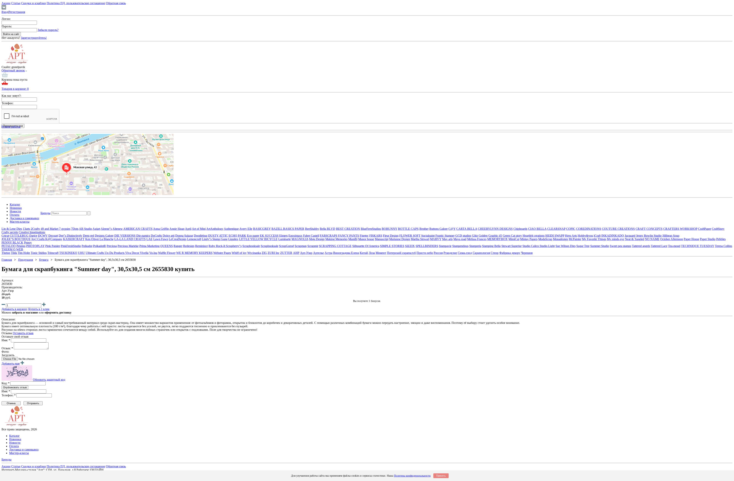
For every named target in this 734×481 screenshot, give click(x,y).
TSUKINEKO (68, 252)
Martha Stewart (420, 239)
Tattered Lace (659, 246)
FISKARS (375, 235)
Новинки (16, 208)
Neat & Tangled (634, 239)
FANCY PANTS (348, 235)
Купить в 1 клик (39, 309)
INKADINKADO (612, 235)
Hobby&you (585, 235)
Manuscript (381, 239)
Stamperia (475, 246)
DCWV (43, 235)
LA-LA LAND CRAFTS (130, 239)
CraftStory (718, 228)
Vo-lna (153, 252)
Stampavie (445, 246)
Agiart (96, 228)
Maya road (459, 239)
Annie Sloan (176, 228)
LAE (149, 239)
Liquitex (233, 239)
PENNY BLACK (12, 242)
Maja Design (317, 239)
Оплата (14, 214)
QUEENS (166, 246)
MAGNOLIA (299, 239)
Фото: (5, 351)
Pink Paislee (52, 246)
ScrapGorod (286, 246)
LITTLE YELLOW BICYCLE (258, 239)
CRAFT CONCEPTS (649, 228)
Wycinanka (254, 252)
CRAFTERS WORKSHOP (680, 228)
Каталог (15, 204)
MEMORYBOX (497, 239)
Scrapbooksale (251, 246)
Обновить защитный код (49, 379)
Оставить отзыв (23, 333)
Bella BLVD (327, 228)
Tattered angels (641, 246)
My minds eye (615, 239)
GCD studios (463, 235)
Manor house (366, 239)
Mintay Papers (529, 239)
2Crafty (35, 228)
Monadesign (560, 239)
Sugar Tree (582, 246)
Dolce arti (169, 235)
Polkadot (87, 246)
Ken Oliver (92, 239)
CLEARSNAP (556, 228)
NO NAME (652, 239)
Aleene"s (106, 228)
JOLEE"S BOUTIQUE (16, 239)
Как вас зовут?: (11, 95)
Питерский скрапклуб (401, 252)
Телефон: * (9, 395)
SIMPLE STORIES (392, 246)
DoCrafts (156, 235)
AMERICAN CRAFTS (138, 228)
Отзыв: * (7, 348)
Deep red (88, 235)
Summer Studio (599, 246)
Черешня (527, 252)
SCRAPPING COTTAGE (335, 246)
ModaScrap (545, 239)
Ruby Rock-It (217, 246)
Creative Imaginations (32, 232)
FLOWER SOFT (410, 235)
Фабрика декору (509, 252)
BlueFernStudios (371, 228)
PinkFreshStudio (71, 246)
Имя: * (6, 340)
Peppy (28, 242)
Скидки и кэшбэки (33, 3)
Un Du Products (115, 252)
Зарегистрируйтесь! (34, 37)
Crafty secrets (10, 232)
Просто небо (425, 252)
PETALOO (9, 246)
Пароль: (7, 26)
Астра (328, 252)
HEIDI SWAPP (554, 235)
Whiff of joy (239, 252)
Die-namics (143, 235)
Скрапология (481, 252)
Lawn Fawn (160, 239)
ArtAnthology (214, 228)
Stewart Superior (511, 246)
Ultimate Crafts (95, 252)
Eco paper (253, 235)
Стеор (495, 252)
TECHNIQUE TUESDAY (697, 246)
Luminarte (284, 239)
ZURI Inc (273, 252)
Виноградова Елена (346, 252)
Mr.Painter (575, 239)
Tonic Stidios (39, 252)
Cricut (5, 235)
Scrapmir (312, 246)
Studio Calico (531, 246)
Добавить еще (11, 363)
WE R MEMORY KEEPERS (194, 252)
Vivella (144, 252)
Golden (483, 235)
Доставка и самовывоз (24, 218)
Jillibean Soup (670, 235)
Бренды (45, 213)
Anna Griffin (161, 228)
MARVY (435, 239)
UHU (81, 252)
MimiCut (513, 239)
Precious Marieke (128, 246)
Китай (364, 252)
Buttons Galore (438, 228)
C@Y (452, 228)
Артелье (318, 252)
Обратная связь (116, 3)
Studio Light (547, 246)
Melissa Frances (476, 239)
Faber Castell (311, 235)
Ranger (178, 246)
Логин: (6, 18)
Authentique (231, 228)
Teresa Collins (723, 246)
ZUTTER (286, 252)
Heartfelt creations (534, 235)
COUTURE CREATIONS (618, 228)
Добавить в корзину (15, 309)
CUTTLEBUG (19, 235)
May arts (447, 239)
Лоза (372, 252)
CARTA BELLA (466, 228)
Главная (7, 259)
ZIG (264, 252)
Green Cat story (512, 235)
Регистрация (17, 12)
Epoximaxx (295, 235)
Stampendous (460, 246)
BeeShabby (312, 228)
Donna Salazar (184, 235)
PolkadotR (99, 246)
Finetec (364, 235)
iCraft (597, 235)
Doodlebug (200, 235)
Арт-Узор (306, 252)
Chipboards (520, 228)
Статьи (15, 3)
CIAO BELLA (537, 228)
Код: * (6, 383)
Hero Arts (571, 235)
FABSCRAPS (328, 235)
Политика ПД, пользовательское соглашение (76, 3)
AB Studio (85, 228)
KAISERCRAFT (73, 239)
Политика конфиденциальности (412, 475)
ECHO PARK (237, 235)
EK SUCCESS (269, 235)
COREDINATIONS (588, 228)
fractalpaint (428, 235)
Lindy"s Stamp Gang (214, 239)
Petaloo (20, 246)
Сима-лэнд (465, 252)
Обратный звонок (13, 70)
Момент (381, 252)
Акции (6, 3)
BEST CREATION (348, 228)
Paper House (691, 239)
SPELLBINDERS (427, 246)
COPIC (570, 228)
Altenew (117, 228)
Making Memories (336, 239)
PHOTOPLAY (35, 246)
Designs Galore (104, 235)
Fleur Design (391, 235)
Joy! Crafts (38, 239)
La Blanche (107, 239)
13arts (26, 228)
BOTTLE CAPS (408, 228)
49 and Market (50, 228)
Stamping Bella (491, 246)
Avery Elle (245, 228)
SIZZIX (410, 246)
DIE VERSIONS (125, 235)
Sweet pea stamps (620, 246)
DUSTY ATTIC (218, 235)
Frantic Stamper (445, 235)
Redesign (188, 246)
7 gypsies (64, 228)
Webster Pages (222, 252)
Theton (6, 252)
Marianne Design (399, 239)
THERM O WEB (12, 249)
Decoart (53, 235)
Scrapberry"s (234, 246)
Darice (33, 235)
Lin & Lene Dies (12, 228)
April (188, 228)
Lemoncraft (194, 239)
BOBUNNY (389, 228)
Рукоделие (450, 252)
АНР (296, 252)
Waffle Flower (166, 252)
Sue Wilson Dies (565, 246)
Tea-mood (674, 246)
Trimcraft (52, 252)
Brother (424, 228)
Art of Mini (199, 228)
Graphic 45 (495, 235)
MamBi (352, 239)
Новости (15, 211)
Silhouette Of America (365, 246)
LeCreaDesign (177, 239)
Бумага (43, 259)
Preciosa (112, 246)
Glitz (475, 235)
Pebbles (721, 239)
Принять (441, 475)
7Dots (74, 228)
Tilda (14, 252)
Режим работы (11, 126)
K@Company (53, 239)
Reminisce (201, 246)
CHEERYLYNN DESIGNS (495, 228)
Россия (438, 252)
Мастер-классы (19, 221)
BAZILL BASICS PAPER (287, 228)
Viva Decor (132, 252)
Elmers (283, 235)
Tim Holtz (24, 252)
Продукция (25, 259)
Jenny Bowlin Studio (649, 235)
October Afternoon (671, 239)
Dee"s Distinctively (70, 235)
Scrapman (301, 246)
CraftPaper (704, 228)
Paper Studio (707, 239)
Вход (5, 12)
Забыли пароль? (48, 30)
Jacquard (630, 235)
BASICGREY (262, 228)
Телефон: (7, 103)
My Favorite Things (594, 239)
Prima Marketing (149, 246)
